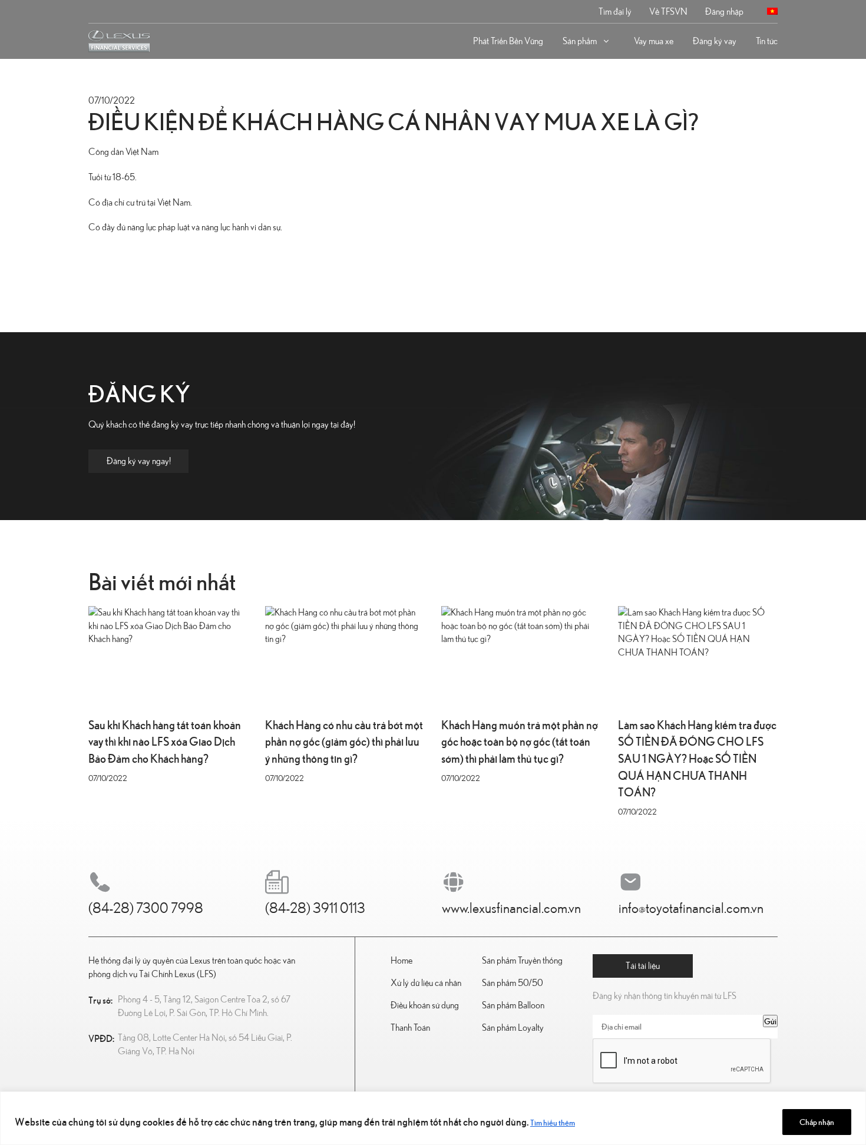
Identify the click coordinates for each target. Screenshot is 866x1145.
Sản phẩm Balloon (513, 1005)
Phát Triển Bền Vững (508, 41)
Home (401, 960)
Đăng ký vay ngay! (139, 461)
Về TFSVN (668, 11)
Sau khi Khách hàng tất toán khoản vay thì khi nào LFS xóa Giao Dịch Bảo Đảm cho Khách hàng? (164, 741)
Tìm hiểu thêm (552, 1122)
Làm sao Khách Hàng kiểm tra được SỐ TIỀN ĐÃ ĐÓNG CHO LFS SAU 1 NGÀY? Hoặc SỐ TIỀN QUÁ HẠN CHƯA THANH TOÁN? (697, 758)
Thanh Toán (410, 1028)
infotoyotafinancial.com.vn (691, 909)
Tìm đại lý (615, 11)
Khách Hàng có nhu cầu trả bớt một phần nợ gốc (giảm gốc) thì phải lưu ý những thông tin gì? (344, 741)
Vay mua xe (653, 41)
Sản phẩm (580, 41)
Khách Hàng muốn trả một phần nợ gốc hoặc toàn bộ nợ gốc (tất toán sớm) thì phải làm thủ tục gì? (519, 741)
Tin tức (767, 41)
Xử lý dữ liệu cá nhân (426, 983)
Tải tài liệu (643, 966)
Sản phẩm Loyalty (513, 1028)
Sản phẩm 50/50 (512, 983)
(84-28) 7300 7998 (145, 909)
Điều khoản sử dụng (425, 1005)
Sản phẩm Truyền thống (522, 960)
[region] (433, 1118)
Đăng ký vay (714, 41)
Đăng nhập (724, 11)
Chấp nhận (816, 1122)
